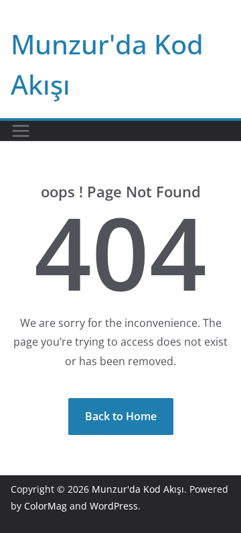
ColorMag (45, 505)
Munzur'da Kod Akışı (138, 489)
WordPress (114, 505)
